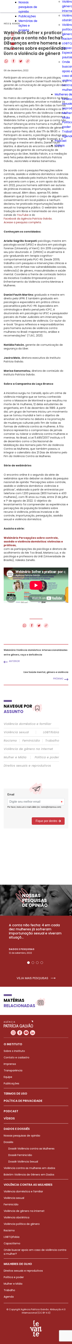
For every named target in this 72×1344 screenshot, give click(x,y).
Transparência (13, 1070)
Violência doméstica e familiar (27, 724)
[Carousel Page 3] (37, 962)
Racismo (10, 740)
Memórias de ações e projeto (27, 25)
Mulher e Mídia (15, 757)
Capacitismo (12, 1243)
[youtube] (12, 44)
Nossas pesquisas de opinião (27, 7)
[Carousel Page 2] (33, 962)
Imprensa (10, 1064)
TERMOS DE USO (15, 1093)
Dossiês (8, 1142)
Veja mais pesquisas (33, 978)
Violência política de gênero (22, 1224)
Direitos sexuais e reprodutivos (27, 765)
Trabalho (52, 740)
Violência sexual (16, 732)
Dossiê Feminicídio (20, 1155)
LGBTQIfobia (11, 1237)
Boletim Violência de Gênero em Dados (29, 1174)
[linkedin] (12, 49)
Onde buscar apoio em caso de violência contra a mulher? (35, 1252)
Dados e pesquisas (21, 949)
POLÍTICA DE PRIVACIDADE (23, 1101)
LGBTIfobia (51, 732)
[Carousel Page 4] (41, 962)
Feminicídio (31, 740)
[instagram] (12, 35)
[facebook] (12, 39)
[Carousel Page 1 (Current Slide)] (28, 962)
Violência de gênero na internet (28, 749)
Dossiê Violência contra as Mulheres (31, 1148)
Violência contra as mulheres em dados (29, 1168)
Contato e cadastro (16, 1057)
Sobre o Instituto (14, 1051)
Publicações (27, 16)
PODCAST (11, 1111)
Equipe (8, 1077)
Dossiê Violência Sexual (23, 1161)
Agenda (9, 1297)
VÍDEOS (9, 1118)
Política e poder (47, 757)
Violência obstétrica (16, 1217)
